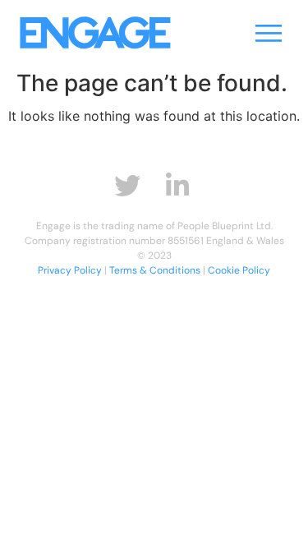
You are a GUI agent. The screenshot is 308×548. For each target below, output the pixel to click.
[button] (268, 33)
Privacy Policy (70, 270)
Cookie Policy (239, 270)
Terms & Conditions (154, 270)
